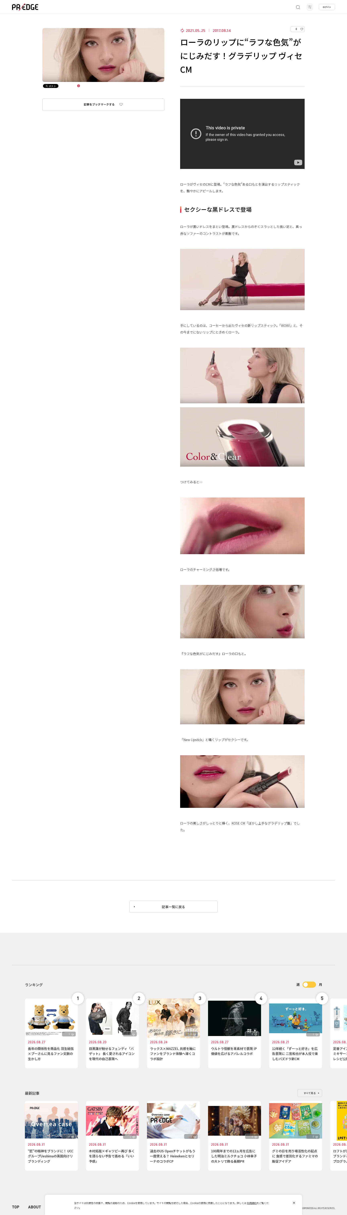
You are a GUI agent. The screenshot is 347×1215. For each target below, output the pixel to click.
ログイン (327, 6)
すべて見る (310, 1093)
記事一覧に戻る (173, 906)
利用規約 (252, 1203)
